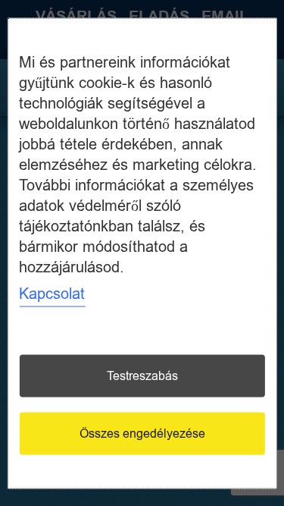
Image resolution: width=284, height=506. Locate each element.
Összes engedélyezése (142, 433)
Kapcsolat (52, 293)
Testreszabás (142, 375)
